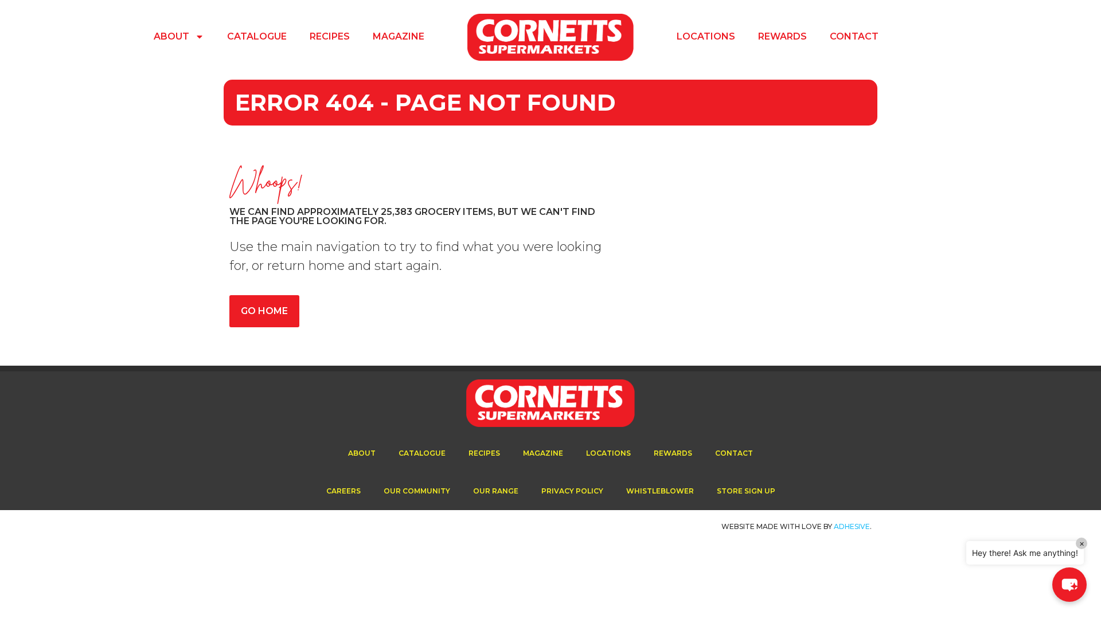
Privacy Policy (572, 491)
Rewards (782, 36)
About (171, 36)
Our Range (495, 491)
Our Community (417, 491)
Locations (706, 36)
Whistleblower (660, 491)
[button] (1069, 584)
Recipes (330, 36)
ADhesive (852, 526)
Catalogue (257, 36)
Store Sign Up (746, 491)
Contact (854, 36)
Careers (343, 491)
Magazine (398, 36)
